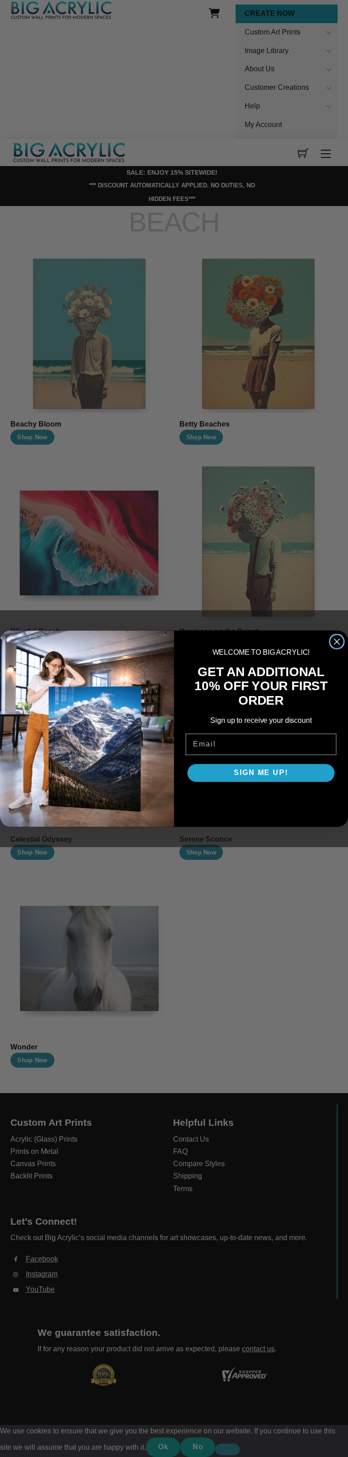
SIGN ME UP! (261, 772)
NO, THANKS (261, 799)
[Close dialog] (337, 641)
